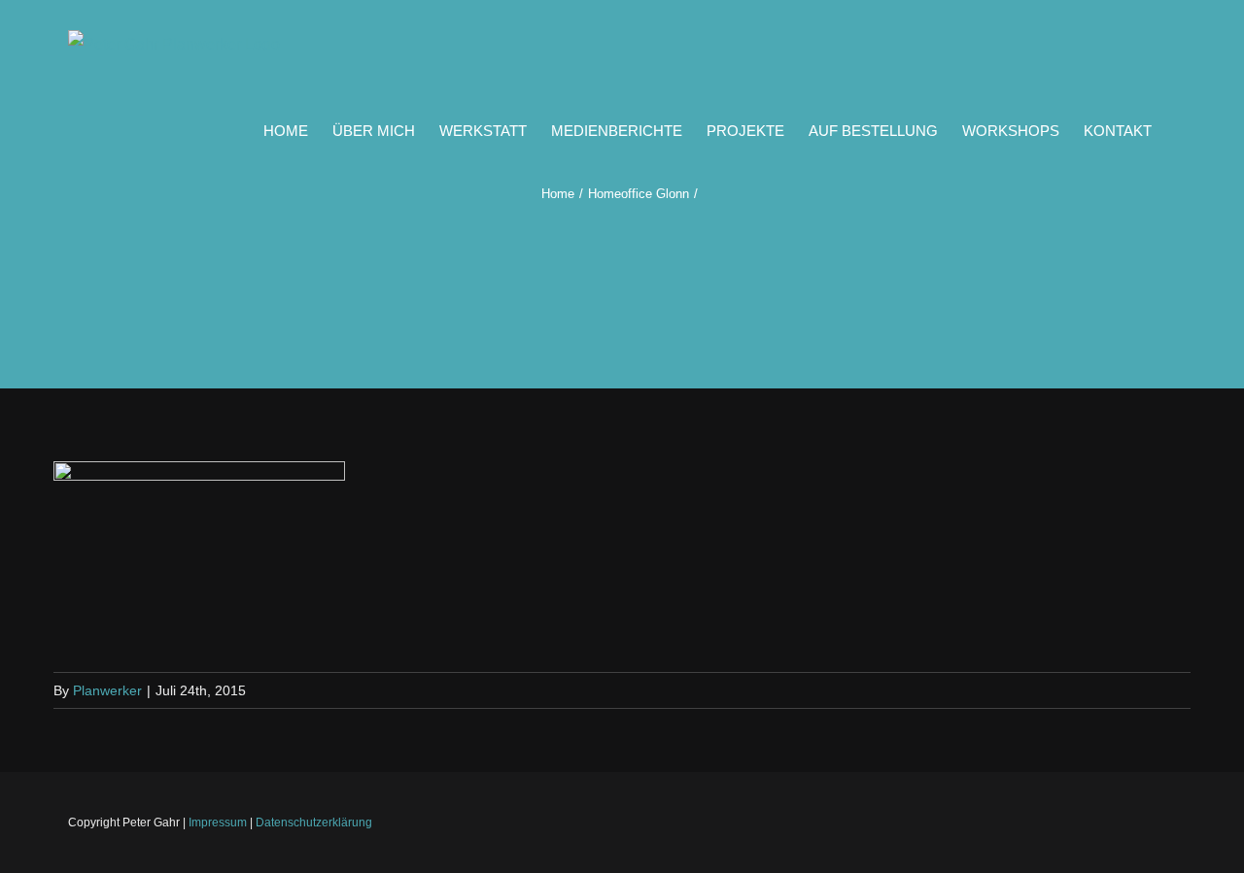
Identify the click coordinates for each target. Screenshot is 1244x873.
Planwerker (107, 690)
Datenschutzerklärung (314, 822)
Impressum (218, 822)
